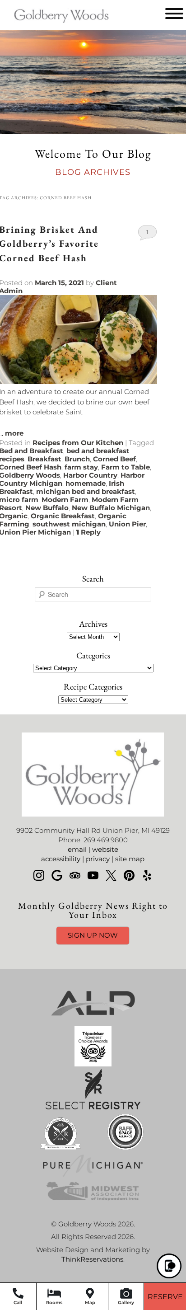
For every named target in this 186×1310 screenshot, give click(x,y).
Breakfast (44, 459)
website (105, 849)
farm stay (81, 467)
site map (129, 859)
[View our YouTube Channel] (93, 875)
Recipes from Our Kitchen (78, 442)
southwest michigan (69, 524)
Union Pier (127, 524)
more (14, 433)
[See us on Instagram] (38, 875)
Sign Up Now (93, 935)
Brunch (77, 459)
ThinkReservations (92, 1259)
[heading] (93, 163)
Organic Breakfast (63, 516)
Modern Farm (65, 499)
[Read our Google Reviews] (56, 875)
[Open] (174, 13)
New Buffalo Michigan (111, 507)
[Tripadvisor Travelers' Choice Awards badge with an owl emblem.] (93, 1064)
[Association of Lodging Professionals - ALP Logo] (93, 1021)
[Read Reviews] (75, 875)
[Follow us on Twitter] (111, 875)
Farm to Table (125, 467)
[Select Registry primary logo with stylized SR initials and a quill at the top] (93, 1107)
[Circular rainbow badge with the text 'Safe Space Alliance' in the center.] (125, 1150)
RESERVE (165, 1296)
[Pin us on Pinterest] (129, 875)
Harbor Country (90, 475)
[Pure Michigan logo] (93, 1174)
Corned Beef (114, 459)
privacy (98, 859)
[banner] (93, 1101)
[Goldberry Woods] (48, 23)
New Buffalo (47, 507)
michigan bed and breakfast (85, 491)
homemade (85, 483)
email (77, 849)
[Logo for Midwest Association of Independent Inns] (93, 1201)
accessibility (60, 859)
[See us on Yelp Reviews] (147, 875)
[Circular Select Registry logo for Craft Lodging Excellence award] (60, 1150)
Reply (88, 532)
